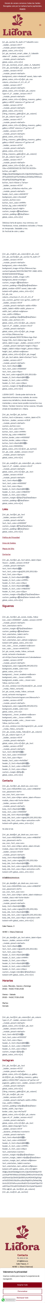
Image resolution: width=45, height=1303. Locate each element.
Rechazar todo (22, 1298)
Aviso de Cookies (9, 543)
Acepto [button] (22, 9)
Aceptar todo (22, 1285)
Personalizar (22, 1291)
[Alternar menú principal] (40, 25)
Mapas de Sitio (8, 549)
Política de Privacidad (11, 537)
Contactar (6, 554)
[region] (22, 1285)
